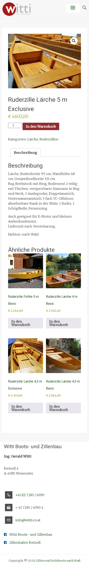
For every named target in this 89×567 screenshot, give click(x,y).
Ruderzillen (49, 139)
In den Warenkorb (41, 126)
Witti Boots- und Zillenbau (30, 534)
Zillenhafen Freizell (25, 542)
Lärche (32, 139)
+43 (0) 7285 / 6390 (29, 495)
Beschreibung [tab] (25, 152)
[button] (74, 40)
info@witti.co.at (27, 520)
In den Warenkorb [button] (20, 323)
